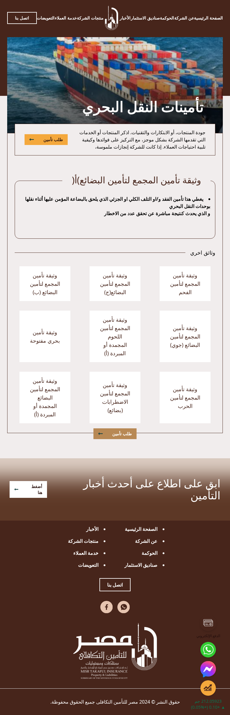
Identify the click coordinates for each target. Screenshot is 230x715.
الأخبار (125, 18)
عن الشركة (184, 18)
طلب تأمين (53, 139)
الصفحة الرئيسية (208, 18)
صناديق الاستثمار (145, 18)
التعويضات (46, 18)
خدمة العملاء (66, 18)
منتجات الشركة (90, 18)
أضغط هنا (36, 489)
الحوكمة (167, 18)
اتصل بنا (22, 18)
